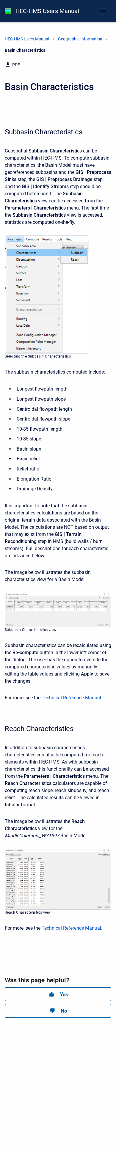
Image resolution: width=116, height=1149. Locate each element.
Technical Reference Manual (71, 698)
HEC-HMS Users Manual (47, 11)
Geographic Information (80, 39)
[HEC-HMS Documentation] (8, 11)
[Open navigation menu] (103, 11)
